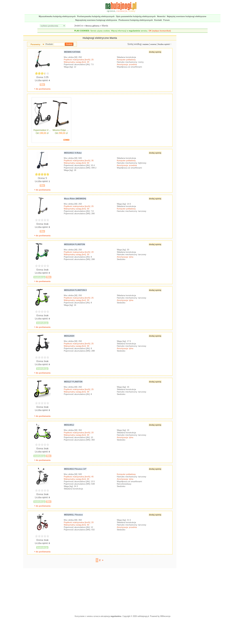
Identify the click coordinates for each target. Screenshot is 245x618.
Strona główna (92, 26)
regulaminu (115, 616)
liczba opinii (164, 44)
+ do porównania (42, 89)
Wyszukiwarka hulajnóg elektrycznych (57, 16)
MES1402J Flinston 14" (75, 469)
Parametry (35, 44)
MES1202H (69, 336)
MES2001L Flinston (73, 515)
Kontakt (158, 20)
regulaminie (134, 31)
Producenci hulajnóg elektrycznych (136, 20)
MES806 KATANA (72, 52)
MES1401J (69, 425)
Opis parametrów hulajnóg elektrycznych (136, 16)
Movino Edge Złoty (61, 130)
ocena (153, 44)
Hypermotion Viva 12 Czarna (42, 130)
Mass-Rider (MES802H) (75, 198)
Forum (166, 20)
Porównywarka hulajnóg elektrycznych (96, 16)
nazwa (145, 44)
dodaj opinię (155, 52)
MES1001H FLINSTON (74, 244)
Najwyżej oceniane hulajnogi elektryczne (186, 16)
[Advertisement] (100, 591)
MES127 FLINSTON (73, 381)
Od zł (42, 133)
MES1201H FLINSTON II (75, 290)
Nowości (161, 16)
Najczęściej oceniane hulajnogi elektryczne (96, 20)
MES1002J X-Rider (73, 153)
